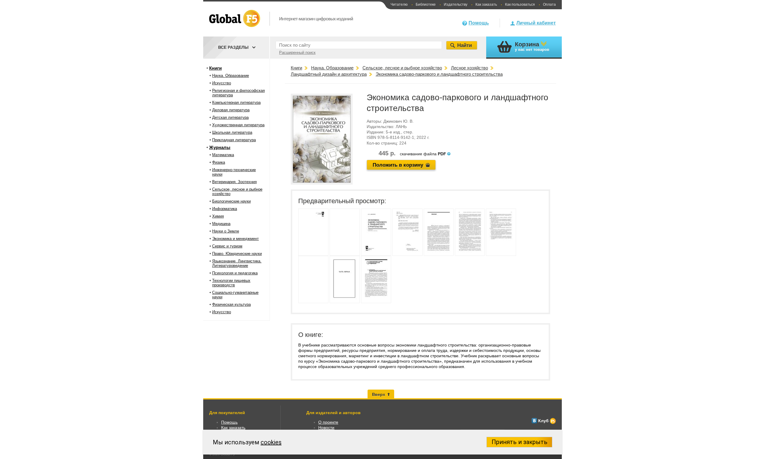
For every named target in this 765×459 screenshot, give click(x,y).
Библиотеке (426, 4)
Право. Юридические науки (237, 253)
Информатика (224, 208)
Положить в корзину (398, 165)
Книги (215, 68)
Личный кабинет (536, 22)
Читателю (399, 4)
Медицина (221, 223)
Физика (218, 162)
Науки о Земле (225, 231)
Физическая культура (231, 304)
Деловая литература (231, 110)
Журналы (219, 147)
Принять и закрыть (519, 442)
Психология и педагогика (235, 273)
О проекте (328, 422)
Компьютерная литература (236, 102)
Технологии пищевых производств (231, 282)
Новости (326, 427)
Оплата (549, 4)
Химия (218, 216)
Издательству (455, 4)
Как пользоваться (520, 4)
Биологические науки (231, 201)
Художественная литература (238, 125)
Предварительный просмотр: (342, 201)
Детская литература (230, 117)
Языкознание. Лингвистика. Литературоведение (236, 263)
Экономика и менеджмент (235, 238)
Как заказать (486, 4)
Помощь (479, 22)
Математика (223, 155)
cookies (271, 442)
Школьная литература (232, 132)
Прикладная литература (234, 140)
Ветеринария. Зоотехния (234, 182)
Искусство (221, 83)
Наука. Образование (230, 75)
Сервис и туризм (227, 246)
